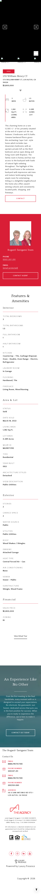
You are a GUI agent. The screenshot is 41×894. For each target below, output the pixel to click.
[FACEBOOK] (11, 853)
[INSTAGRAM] (17, 853)
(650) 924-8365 (13, 785)
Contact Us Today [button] (21, 733)
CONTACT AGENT (20, 276)
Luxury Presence (27, 866)
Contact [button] (20, 198)
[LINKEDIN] (23, 853)
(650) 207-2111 (9, 260)
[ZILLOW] (29, 853)
